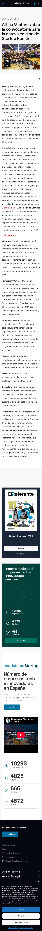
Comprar (21, 548)
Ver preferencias (21, 922)
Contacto (6, 849)
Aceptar (21, 909)
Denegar (21, 916)
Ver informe (21, 641)
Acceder (12, 707)
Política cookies (13, 928)
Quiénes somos (8, 845)
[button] (38, 882)
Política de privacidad (26, 928)
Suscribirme (10, 834)
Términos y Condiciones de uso (15, 861)
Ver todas (21, 554)
